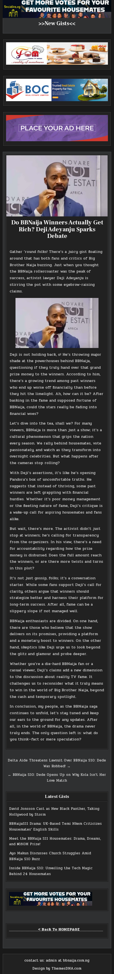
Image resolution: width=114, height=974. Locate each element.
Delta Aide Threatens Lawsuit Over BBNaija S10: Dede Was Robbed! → (57, 763)
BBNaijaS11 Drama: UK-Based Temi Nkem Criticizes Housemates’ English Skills (55, 826)
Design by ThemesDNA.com (56, 968)
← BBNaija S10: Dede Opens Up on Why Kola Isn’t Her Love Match (57, 777)
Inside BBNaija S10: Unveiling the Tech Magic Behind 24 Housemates (50, 871)
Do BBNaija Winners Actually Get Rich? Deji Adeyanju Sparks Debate (57, 229)
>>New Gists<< (56, 23)
